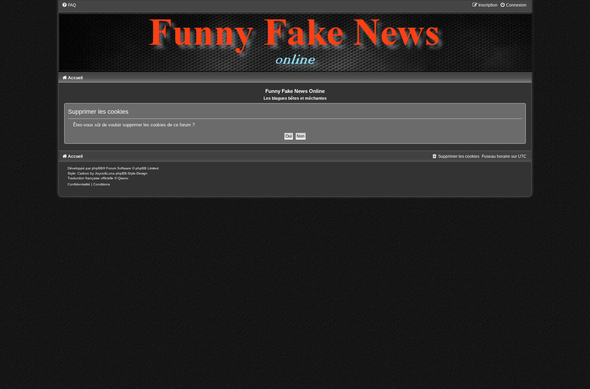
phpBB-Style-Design (132, 173)
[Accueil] (294, 37)
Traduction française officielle (90, 178)
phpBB (97, 168)
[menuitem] (69, 5)
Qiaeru (123, 178)
